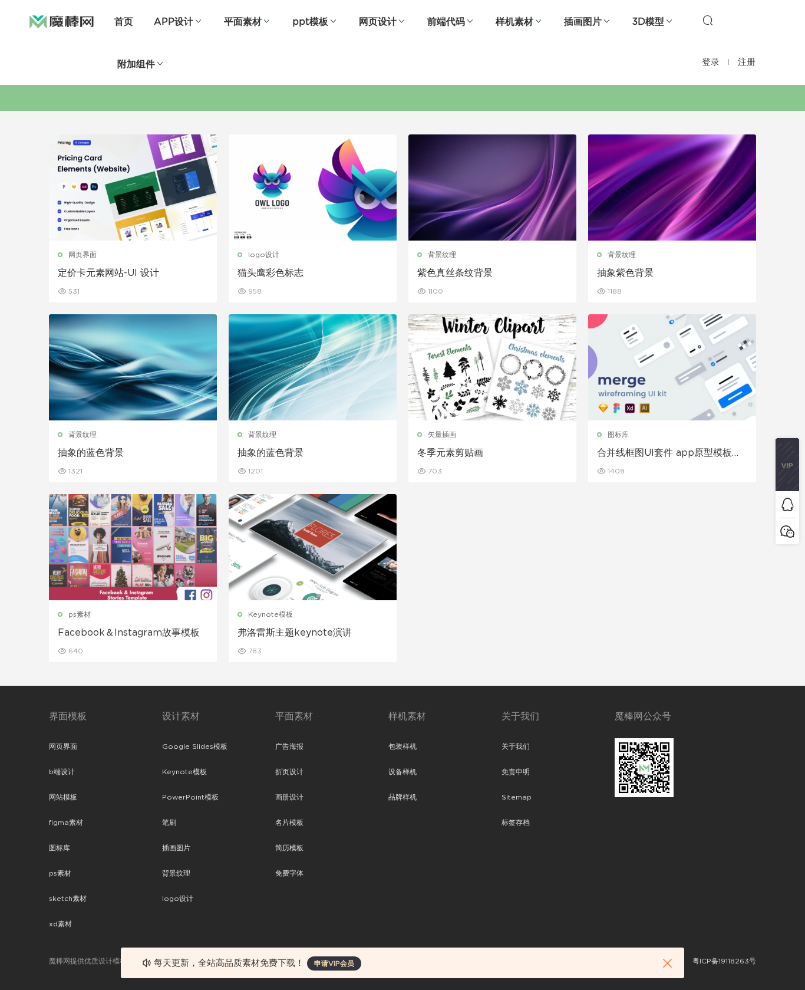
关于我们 (516, 746)
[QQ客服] (787, 504)
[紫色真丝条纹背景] (492, 187)
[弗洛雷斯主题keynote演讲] (313, 547)
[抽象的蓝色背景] (133, 367)
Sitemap (517, 797)
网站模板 (63, 797)
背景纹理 (442, 254)
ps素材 (79, 614)
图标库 (618, 434)
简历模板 (289, 847)
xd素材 (60, 923)
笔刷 (169, 822)
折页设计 (289, 771)
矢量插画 (442, 434)
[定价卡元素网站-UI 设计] (133, 187)
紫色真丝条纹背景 (455, 273)
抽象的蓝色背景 (91, 453)
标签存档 (516, 822)
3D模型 (648, 22)
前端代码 (446, 22)
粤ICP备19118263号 (724, 961)
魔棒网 (61, 20)
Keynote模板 (270, 614)
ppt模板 (310, 22)
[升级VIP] (787, 464)
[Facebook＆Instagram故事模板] (133, 547)
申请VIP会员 (334, 963)
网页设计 (378, 22)
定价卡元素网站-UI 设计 (108, 273)
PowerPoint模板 (190, 797)
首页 (123, 22)
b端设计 (62, 771)
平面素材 (243, 22)
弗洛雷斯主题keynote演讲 (294, 632)
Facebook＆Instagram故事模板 (129, 632)
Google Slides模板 (194, 746)
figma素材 (66, 822)
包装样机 (402, 746)
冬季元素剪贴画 (450, 453)
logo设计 (263, 254)
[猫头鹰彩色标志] (313, 187)
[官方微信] (787, 531)
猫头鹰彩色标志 (270, 273)
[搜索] (708, 20)
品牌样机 (402, 797)
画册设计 (289, 797)
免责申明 (516, 771)
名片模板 (289, 822)
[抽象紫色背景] (672, 187)
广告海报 (289, 746)
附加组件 (136, 64)
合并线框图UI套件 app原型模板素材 (669, 453)
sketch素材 (68, 898)
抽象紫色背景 (625, 273)
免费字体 (289, 873)
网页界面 (82, 254)
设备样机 (402, 771)
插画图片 (583, 22)
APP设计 (173, 22)
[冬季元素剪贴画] (492, 367)
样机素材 (514, 22)
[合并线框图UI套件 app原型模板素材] (672, 367)
